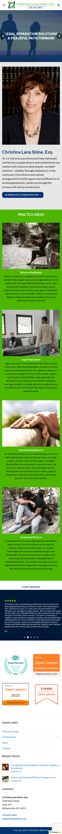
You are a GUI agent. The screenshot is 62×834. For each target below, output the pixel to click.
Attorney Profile (10, 731)
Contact (6, 748)
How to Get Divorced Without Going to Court (33, 777)
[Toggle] (58, 737)
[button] (4, 5)
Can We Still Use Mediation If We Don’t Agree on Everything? (35, 766)
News (5, 742)
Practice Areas (9, 737)
